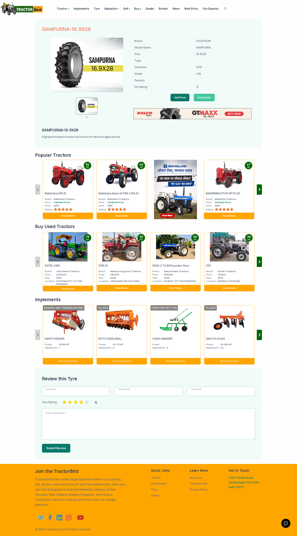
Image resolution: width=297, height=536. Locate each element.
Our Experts (210, 8)
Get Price (180, 97)
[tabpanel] (87, 106)
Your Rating (49, 402)
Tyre (97, 8)
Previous (37, 189)
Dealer (150, 8)
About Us (196, 478)
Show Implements (68, 361)
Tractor (156, 478)
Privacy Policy (199, 489)
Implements (81, 8)
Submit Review (56, 448)
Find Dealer (204, 97)
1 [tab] (87, 117)
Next (259, 189)
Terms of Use (198, 483)
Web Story (191, 8)
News (176, 8)
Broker (163, 8)
